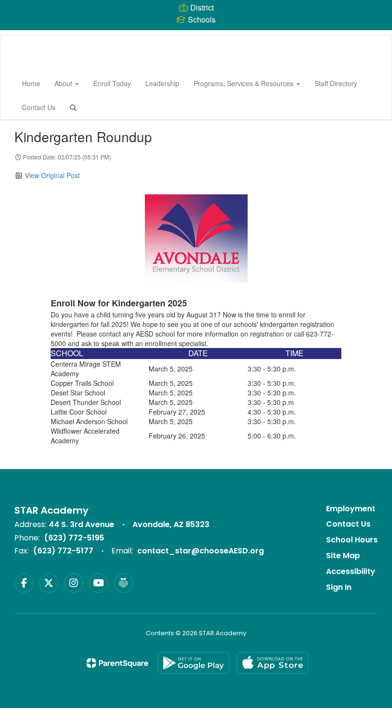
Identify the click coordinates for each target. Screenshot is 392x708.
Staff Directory (336, 83)
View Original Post (52, 175)
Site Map (343, 555)
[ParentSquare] (117, 663)
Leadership (162, 83)
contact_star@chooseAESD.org (200, 550)
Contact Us (38, 107)
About (64, 83)
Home (31, 83)
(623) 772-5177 (63, 550)
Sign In (338, 587)
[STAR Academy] (15, 35)
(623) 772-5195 (74, 537)
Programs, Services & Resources (244, 83)
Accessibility (350, 571)
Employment (350, 508)
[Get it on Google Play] (193, 663)
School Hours (352, 539)
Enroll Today (112, 83)
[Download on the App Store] (272, 663)
